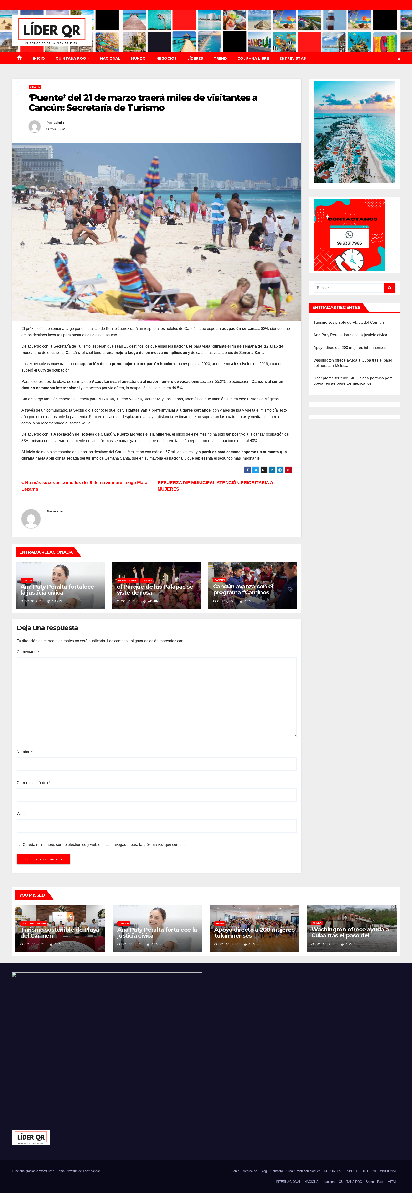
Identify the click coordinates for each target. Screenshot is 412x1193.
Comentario (28, 652)
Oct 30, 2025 (325, 944)
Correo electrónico (33, 783)
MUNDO (138, 58)
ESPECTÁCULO (356, 1171)
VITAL (392, 1181)
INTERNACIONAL (384, 1171)
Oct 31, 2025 (34, 944)
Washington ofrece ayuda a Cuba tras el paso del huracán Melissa (350, 935)
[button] (399, 58)
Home (235, 1171)
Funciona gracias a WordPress (33, 1171)
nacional (329, 1181)
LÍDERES (195, 58)
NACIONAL (110, 58)
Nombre (25, 752)
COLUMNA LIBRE (253, 58)
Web (21, 814)
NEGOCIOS (166, 58)
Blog (264, 1171)
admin (58, 122)
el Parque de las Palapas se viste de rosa (155, 589)
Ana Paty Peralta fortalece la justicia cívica (57, 589)
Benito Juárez (128, 580)
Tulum (220, 923)
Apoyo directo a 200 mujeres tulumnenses (350, 348)
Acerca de (250, 1171)
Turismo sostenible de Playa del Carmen (349, 322)
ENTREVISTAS (292, 58)
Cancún (35, 87)
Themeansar (91, 1171)
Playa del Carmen (34, 923)
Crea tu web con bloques (303, 1171)
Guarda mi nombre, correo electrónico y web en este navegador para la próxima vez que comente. (105, 845)
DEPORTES (332, 1171)
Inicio (39, 58)
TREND (220, 58)
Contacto (276, 1171)
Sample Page (375, 1181)
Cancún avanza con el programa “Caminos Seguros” (243, 592)
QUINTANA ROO (71, 58)
